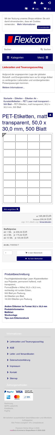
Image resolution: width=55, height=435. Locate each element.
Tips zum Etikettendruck (17, 317)
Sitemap (13, 378)
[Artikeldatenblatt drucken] (50, 115)
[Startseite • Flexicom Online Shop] (27, 39)
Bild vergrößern (10, 209)
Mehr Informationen (26, 24)
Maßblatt (9, 312)
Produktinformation (14, 309)
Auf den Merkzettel (35, 258)
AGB (11, 347)
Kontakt (13, 372)
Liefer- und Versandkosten (21, 353)
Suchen (47, 49)
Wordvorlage (11, 315)
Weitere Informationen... (13, 87)
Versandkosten (45, 222)
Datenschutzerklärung (19, 359)
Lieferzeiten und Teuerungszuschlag (26, 341)
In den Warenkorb (34, 252)
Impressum (14, 366)
